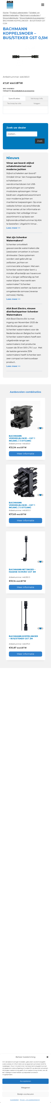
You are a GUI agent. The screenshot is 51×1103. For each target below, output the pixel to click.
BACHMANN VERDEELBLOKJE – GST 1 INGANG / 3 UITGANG (22, 438)
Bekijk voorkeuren (25, 1094)
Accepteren (25, 1081)
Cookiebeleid (14, 1100)
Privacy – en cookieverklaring (30, 1100)
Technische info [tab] (14, 103)
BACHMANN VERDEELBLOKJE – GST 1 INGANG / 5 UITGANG (22, 505)
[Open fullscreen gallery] (46, 69)
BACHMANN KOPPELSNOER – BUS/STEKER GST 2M (23, 637)
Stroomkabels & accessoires (23, 91)
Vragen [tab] (37, 103)
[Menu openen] (42, 4)
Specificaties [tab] (14, 98)
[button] (47, 1057)
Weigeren (25, 1087)
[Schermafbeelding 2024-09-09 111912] (25, 56)
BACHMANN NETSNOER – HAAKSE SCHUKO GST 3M (22, 570)
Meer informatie (25, 453)
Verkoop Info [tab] (37, 98)
